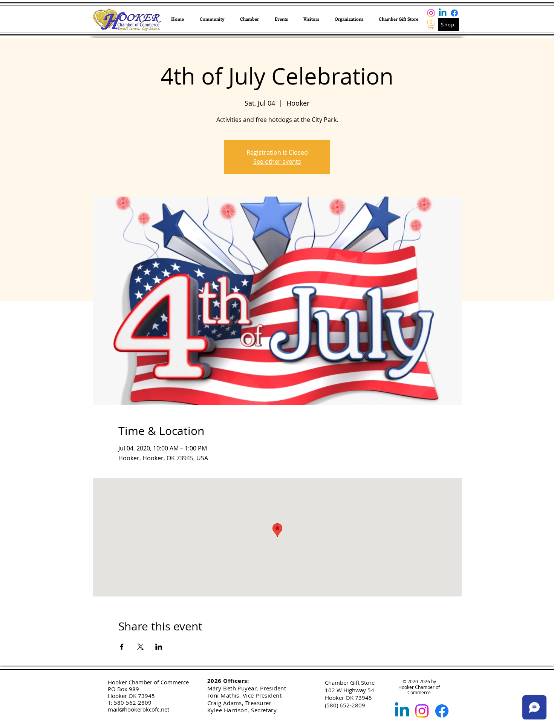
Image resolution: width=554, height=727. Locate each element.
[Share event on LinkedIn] (158, 647)
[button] (212, 19)
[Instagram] (431, 13)
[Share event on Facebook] (121, 647)
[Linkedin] (442, 13)
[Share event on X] (140, 647)
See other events (277, 161)
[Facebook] (454, 13)
